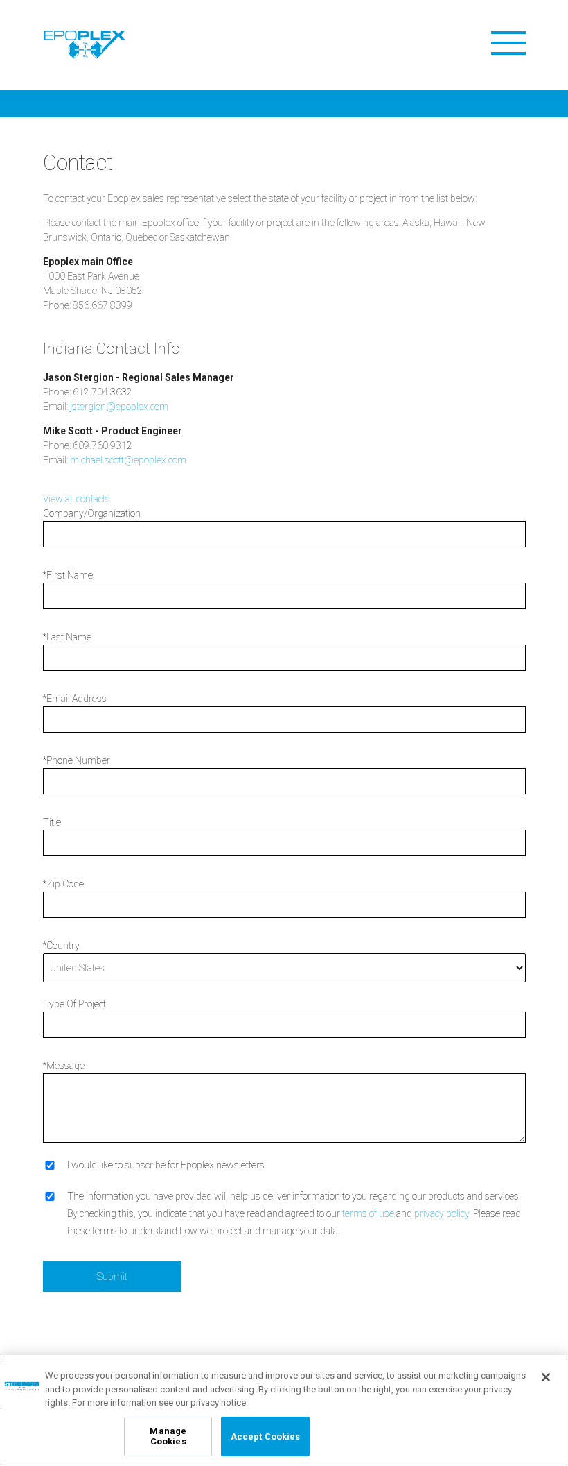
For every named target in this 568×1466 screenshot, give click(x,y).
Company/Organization (92, 513)
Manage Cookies (168, 1436)
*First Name (68, 575)
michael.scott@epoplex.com (128, 460)
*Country (61, 945)
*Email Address (75, 698)
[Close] (546, 1377)
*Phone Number (76, 760)
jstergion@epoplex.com (119, 406)
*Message (64, 1065)
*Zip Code (63, 883)
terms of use (368, 1213)
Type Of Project (74, 1003)
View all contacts (76, 498)
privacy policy (441, 1213)
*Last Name (67, 636)
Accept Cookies (266, 1436)
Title (52, 822)
